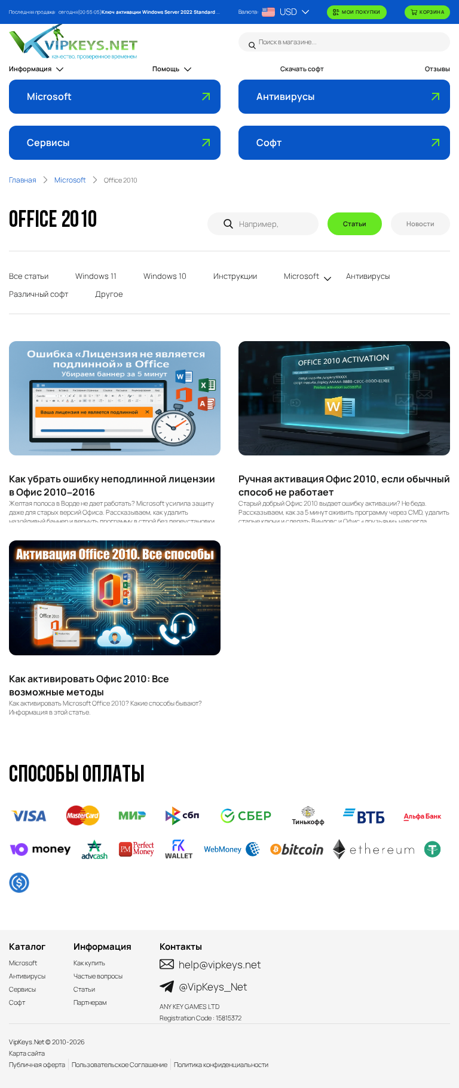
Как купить (89, 962)
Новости (420, 223)
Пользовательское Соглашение (119, 1064)
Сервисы (48, 142)
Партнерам (90, 1002)
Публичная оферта (37, 1064)
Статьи (354, 223)
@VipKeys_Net (213, 986)
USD (288, 11)
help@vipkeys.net (220, 964)
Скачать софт (302, 68)
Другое (109, 293)
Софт (268, 142)
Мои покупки (361, 11)
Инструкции (235, 276)
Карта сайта (27, 1053)
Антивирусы (285, 96)
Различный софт (38, 293)
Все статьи (28, 276)
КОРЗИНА (432, 11)
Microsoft (49, 96)
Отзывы (437, 68)
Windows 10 (164, 276)
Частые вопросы (98, 975)
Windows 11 (96, 276)
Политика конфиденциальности (221, 1064)
